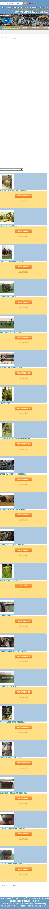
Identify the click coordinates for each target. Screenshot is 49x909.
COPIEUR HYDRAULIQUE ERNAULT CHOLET (15, 438)
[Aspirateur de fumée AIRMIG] (23, 749)
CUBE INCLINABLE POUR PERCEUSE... (13, 828)
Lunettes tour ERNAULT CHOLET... (13, 261)
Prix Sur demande (23, 196)
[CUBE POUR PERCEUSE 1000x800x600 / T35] (23, 784)
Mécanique (20, 898)
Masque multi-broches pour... (12, 722)
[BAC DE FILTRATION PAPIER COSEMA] (23, 465)
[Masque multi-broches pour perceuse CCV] (23, 713)
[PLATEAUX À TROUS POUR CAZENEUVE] (23, 181)
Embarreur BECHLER (7, 615)
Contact (36, 901)
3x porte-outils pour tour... (11, 367)
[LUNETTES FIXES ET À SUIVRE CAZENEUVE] (23, 217)
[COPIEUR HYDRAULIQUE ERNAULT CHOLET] (23, 430)
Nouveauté (36, 898)
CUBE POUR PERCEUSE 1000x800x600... (13, 793)
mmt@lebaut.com (42, 906)
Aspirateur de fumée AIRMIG (11, 757)
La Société (35, 28)
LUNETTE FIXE (5, 403)
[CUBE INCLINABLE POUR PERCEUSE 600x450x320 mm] (23, 819)
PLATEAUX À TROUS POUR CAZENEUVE (13, 190)
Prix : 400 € (23, 586)
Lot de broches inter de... (10, 686)
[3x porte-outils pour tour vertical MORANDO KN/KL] (23, 359)
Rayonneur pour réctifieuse (11, 332)
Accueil (24, 28)
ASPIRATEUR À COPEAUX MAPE (11, 580)
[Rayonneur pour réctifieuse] (23, 323)
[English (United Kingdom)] (33, 4)
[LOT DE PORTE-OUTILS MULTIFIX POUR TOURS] (23, 536)
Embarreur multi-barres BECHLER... (14, 651)
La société (10, 898)
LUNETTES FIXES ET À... (8, 226)
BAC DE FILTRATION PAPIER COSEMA (13, 474)
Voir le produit (23, 201)
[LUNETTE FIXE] (23, 394)
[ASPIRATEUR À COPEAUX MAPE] (23, 571)
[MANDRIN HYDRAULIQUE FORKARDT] (23, 500)
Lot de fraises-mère (8, 297)
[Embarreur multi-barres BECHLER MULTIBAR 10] (23, 642)
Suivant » (15, 38)
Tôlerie (28, 898)
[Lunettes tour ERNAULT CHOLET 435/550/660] (23, 252)
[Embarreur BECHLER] (23, 607)
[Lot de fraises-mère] (23, 288)
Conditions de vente (23, 901)
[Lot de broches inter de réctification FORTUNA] (23, 678)
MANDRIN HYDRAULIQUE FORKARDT (13, 509)
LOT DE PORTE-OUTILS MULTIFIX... (12, 545)
